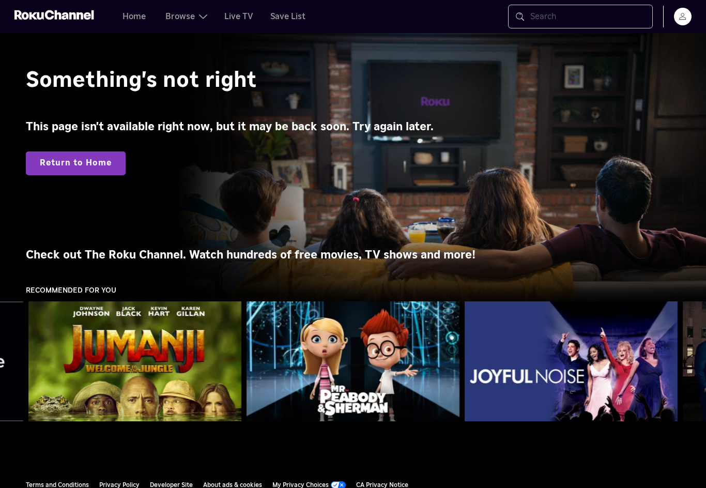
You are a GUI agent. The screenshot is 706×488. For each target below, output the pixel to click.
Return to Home (76, 163)
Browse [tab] (180, 16)
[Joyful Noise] (571, 361)
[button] (137, 361)
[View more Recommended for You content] (693, 361)
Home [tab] (134, 16)
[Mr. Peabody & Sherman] (353, 361)
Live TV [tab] (238, 16)
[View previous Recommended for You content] (13, 361)
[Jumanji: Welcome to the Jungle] (135, 361)
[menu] (683, 16)
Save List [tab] (287, 16)
